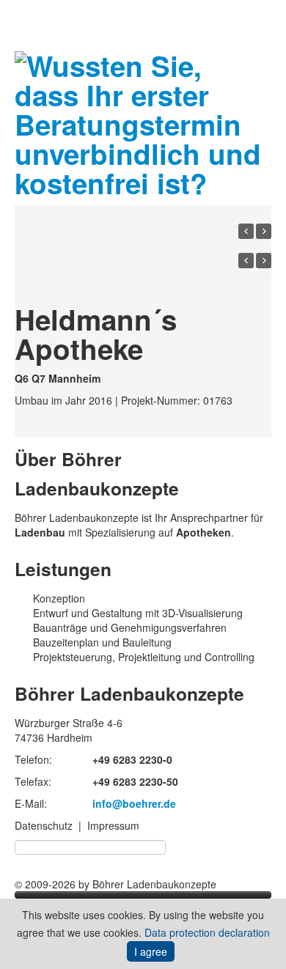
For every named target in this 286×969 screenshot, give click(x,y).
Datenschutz (44, 825)
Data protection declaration (207, 932)
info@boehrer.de (134, 803)
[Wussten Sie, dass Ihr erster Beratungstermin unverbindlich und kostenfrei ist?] (143, 120)
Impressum (113, 825)
